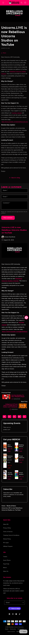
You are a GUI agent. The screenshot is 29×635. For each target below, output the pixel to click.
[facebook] (4, 416)
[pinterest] (14, 416)
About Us (5, 571)
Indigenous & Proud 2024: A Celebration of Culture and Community (10, 405)
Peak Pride (6, 564)
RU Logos (6, 542)
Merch (5, 567)
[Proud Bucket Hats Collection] (17, 475)
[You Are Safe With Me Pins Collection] (5, 475)
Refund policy (13, 629)
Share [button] (4, 53)
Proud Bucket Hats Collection (22, 473)
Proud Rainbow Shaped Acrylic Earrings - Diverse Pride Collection (22, 456)
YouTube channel (17, 113)
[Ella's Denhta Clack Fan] (5, 447)
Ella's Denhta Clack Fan (10, 445)
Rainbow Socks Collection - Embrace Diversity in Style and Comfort (11, 456)
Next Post (24, 401)
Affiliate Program (7, 546)
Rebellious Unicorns (13, 627)
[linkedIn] (19, 416)
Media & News (11, 506)
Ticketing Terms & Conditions (11, 535)
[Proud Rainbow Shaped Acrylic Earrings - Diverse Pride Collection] (17, 459)
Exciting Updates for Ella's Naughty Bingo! (18, 396)
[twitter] (9, 416)
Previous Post (6, 392)
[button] (3, 2)
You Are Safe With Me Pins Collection (11, 473)
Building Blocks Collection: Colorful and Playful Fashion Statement (22, 445)
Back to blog (15, 177)
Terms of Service (8, 531)
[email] (24, 416)
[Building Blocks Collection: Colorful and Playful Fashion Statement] (17, 447)
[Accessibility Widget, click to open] (26, 317)
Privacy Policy (7, 528)
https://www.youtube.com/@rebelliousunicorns (15, 121)
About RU (6, 524)
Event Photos (7, 560)
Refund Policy (7, 539)
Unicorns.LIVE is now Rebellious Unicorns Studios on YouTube (12, 509)
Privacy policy (21, 629)
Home (3, 506)
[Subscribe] (23, 603)
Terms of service (11, 631)
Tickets (5, 556)
